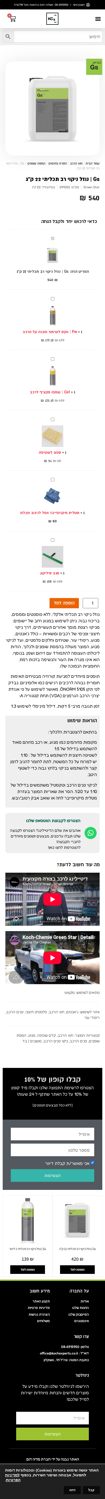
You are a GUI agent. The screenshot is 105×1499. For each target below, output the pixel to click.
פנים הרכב (14, 1011)
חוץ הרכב (76, 163)
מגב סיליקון (49, 573)
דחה (72, 1490)
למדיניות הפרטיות (12, 1478)
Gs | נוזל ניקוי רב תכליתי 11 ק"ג (77, 1249)
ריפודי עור (92, 1017)
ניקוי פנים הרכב (55, 1041)
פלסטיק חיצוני (36, 1011)
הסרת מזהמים (57, 163)
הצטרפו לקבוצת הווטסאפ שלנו (53, 820)
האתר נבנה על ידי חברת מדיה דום (52, 1459)
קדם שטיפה (46, 1035)
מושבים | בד (31, 1041)
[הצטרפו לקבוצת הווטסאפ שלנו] (91, 833)
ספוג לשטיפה (50, 452)
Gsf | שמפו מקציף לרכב (50, 392)
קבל (91, 1490)
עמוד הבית (93, 163)
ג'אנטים (72, 1011)
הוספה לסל (64, 603)
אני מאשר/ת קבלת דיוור (67, 1163)
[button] (97, 18)
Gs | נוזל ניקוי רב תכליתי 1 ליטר (27, 1249)
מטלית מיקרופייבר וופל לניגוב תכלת (49, 512)
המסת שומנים (36, 163)
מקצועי (69, 992)
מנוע (31, 1035)
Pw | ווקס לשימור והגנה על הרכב (50, 331)
